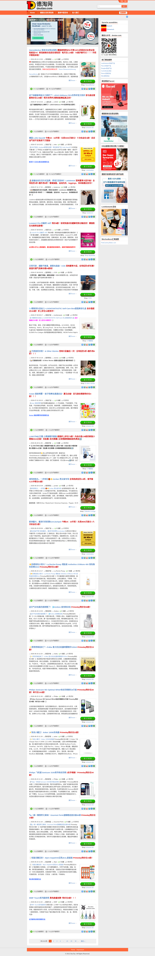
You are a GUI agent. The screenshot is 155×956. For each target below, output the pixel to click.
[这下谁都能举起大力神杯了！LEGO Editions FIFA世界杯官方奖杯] (88, 106)
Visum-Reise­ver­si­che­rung (67, 69)
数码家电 (48, 611)
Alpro (55, 862)
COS (55, 272)
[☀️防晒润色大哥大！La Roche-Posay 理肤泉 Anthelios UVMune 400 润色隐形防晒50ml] (88, 575)
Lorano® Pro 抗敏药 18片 (39, 232)
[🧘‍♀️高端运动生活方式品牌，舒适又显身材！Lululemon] (88, 191)
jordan (56, 485)
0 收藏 (58, 59)
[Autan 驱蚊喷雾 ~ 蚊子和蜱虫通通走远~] (88, 404)
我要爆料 (123, 13)
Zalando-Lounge (89, 511)
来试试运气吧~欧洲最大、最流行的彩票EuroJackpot (48, 531)
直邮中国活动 (63, 13)
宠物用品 (48, 822)
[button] (95, 31)
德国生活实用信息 (47, 13)
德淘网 (58, 5)
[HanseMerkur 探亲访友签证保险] (88, 63)
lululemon (57, 187)
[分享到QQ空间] (84, 88)
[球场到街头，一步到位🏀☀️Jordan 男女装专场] (88, 490)
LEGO (56, 102)
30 (75, 941)
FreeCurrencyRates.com (108, 243)
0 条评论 (66, 59)
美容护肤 (48, 315)
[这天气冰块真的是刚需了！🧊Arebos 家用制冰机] (88, 615)
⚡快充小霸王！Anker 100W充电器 (54, 732)
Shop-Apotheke (90, 255)
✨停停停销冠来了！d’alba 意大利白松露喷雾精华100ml (49, 656)
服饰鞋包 (48, 187)
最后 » (83, 941)
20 (71, 941)
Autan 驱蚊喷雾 (36, 403)
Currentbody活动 (106, 71)
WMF (55, 902)
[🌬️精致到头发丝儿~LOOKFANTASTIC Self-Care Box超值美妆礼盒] (88, 319)
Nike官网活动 (105, 76)
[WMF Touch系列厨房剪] (88, 906)
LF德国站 (90, 341)
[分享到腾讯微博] (89, 88)
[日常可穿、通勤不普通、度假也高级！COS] (88, 276)
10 (67, 941)
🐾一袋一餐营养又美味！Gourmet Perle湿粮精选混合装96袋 (50, 824)
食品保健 (48, 862)
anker (56, 736)
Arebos (56, 611)
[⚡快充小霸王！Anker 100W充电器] (88, 740)
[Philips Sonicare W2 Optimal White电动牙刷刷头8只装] (88, 700)
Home (32, 13)
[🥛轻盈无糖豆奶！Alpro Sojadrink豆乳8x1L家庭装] (88, 866)
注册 (125, 1)
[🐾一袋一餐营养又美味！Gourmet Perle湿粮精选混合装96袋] (88, 826)
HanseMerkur (33, 74)
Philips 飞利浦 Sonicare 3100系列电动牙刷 (45, 782)
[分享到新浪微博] (87, 88)
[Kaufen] (87, 81)
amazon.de (90, 127)
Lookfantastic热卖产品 (108, 63)
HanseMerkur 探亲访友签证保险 (62, 52)
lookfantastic (58, 315)
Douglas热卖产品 (106, 68)
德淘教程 (48, 59)
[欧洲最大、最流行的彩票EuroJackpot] (88, 532)
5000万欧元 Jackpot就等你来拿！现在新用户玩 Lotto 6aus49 (51, 147)
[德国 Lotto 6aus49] (88, 148)
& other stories (90, 383)
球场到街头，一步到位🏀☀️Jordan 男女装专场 (46, 488)
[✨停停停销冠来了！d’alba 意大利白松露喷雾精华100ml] (88, 658)
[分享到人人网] (91, 88)
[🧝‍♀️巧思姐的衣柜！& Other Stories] (88, 362)
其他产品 (48, 144)
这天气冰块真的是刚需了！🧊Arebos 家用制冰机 (60, 607)
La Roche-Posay (59, 571)
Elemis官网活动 (106, 73)
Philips (56, 696)
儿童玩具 (48, 102)
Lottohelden (90, 170)
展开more (72, 80)
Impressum (80, 950)
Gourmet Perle (59, 822)
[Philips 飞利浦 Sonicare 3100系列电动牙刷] (88, 783)
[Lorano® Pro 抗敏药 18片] (88, 234)
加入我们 (75, 13)
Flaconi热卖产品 (106, 66)
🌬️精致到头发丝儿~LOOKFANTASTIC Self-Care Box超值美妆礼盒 (52, 318)
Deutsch (109, 26)
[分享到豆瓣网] (94, 88)
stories (56, 358)
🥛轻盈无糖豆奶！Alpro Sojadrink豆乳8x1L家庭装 (61, 858)
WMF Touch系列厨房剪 (53, 898)
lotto (55, 144)
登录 (122, 1)
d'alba (56, 654)
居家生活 (48, 230)
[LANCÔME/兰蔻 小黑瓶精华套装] (88, 447)
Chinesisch (110, 29)
